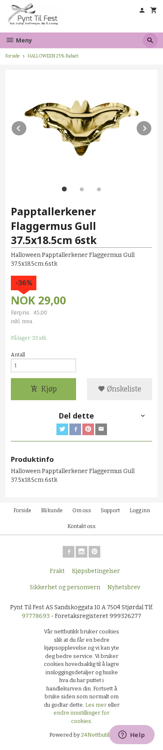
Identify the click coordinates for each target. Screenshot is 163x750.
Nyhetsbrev (123, 587)
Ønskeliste (123, 389)
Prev (26, 127)
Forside (12, 56)
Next (151, 127)
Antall (18, 355)
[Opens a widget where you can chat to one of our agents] (132, 735)
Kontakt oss (81, 526)
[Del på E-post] (101, 429)
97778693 (36, 616)
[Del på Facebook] (75, 429)
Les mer (96, 705)
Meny (23, 40)
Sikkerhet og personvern (65, 587)
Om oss (81, 510)
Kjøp (49, 389)
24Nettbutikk (97, 735)
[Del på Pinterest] (88, 429)
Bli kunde (52, 510)
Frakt (57, 571)
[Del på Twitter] (62, 429)
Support (110, 510)
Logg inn (140, 510)
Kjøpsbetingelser (96, 571)
